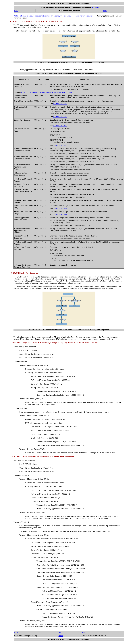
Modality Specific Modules (63, 16)
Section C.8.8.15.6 (60, 208)
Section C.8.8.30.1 (60, 126)
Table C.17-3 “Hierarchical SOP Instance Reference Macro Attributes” (47, 92)
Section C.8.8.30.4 (60, 117)
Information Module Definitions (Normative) (36, 16)
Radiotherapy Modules (83, 16)
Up (60, 632)
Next (105, 11)
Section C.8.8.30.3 (60, 104)
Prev (16, 11)
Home (61, 636)
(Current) (95, 7)
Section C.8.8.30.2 (60, 145)
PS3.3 (16, 16)
